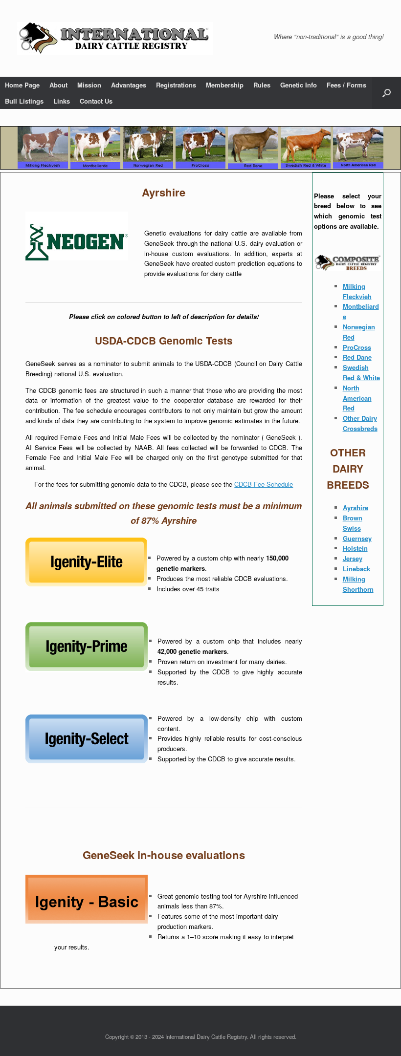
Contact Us (96, 101)
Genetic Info (298, 84)
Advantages (128, 84)
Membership (225, 84)
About (58, 84)
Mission (89, 84)
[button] (386, 93)
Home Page (22, 84)
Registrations (176, 84)
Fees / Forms (346, 84)
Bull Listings (24, 101)
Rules (261, 84)
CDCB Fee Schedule (263, 484)
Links (61, 101)
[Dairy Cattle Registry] (115, 38)
